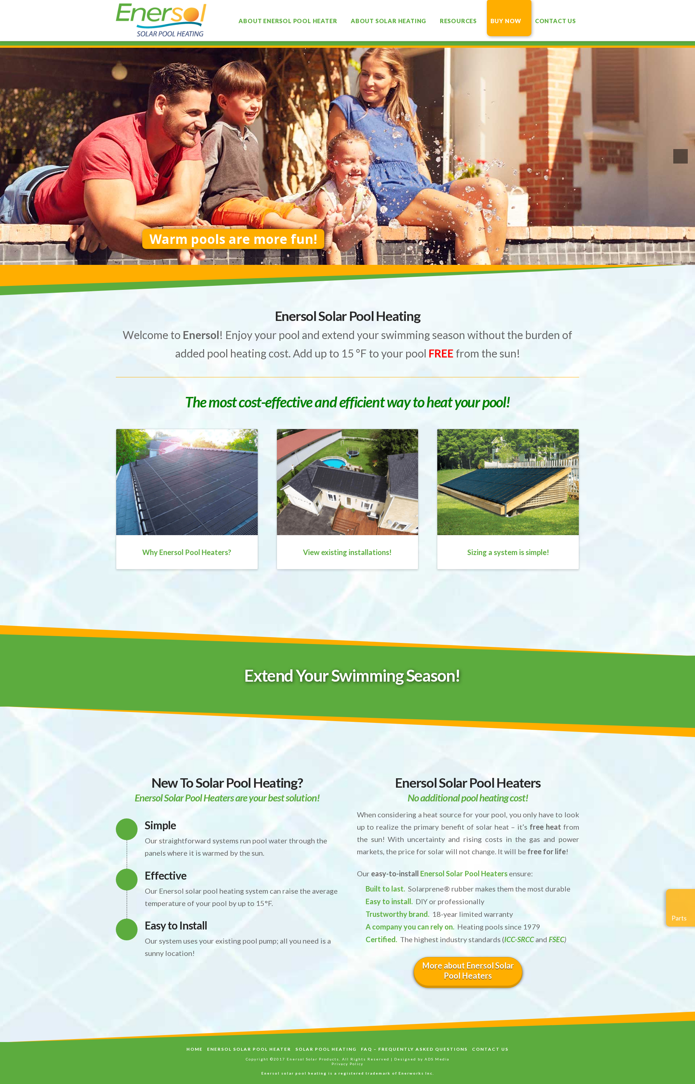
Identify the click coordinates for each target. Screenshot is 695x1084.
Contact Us (490, 1049)
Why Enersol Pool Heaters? (186, 552)
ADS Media (437, 1059)
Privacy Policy (347, 1064)
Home (194, 1049)
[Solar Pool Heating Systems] (161, 20)
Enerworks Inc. (416, 1073)
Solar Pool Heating (326, 1049)
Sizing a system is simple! (508, 552)
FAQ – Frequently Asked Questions (414, 1049)
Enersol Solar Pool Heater (249, 1049)
